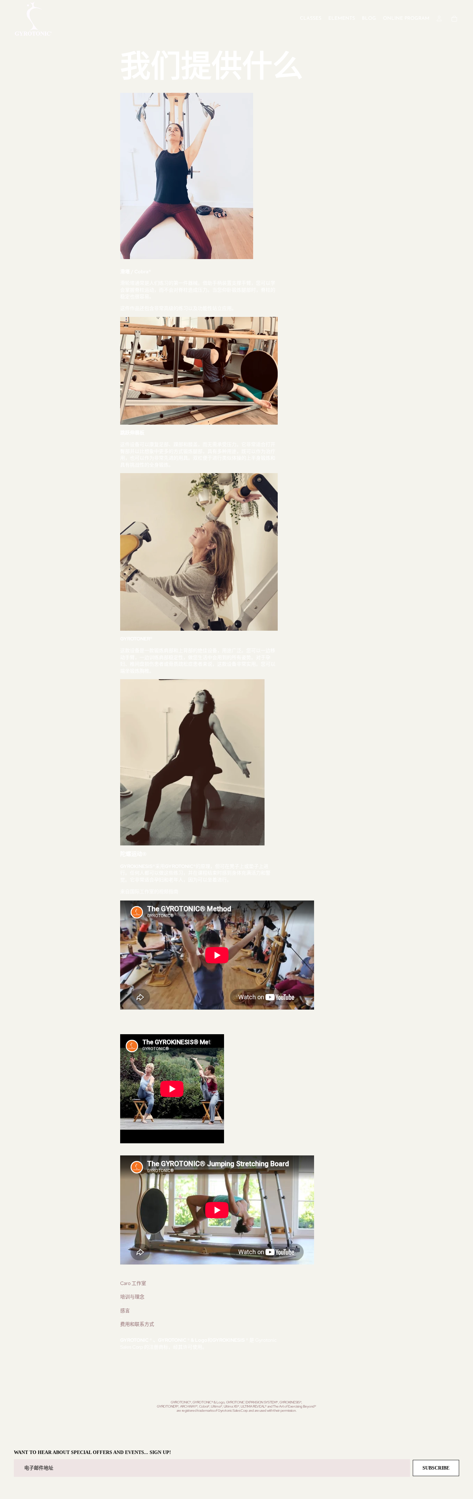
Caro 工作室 (133, 1283)
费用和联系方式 (137, 1324)
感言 (125, 1310)
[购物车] (454, 18)
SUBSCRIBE (435, 1468)
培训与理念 (132, 1297)
